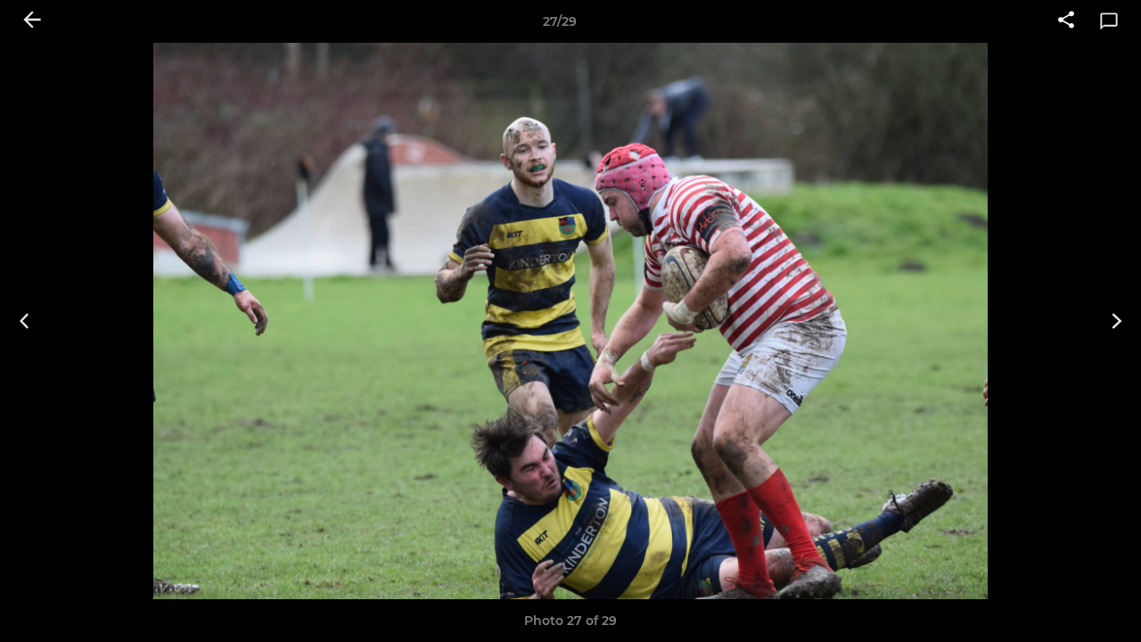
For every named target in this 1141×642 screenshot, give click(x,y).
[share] (1066, 21)
